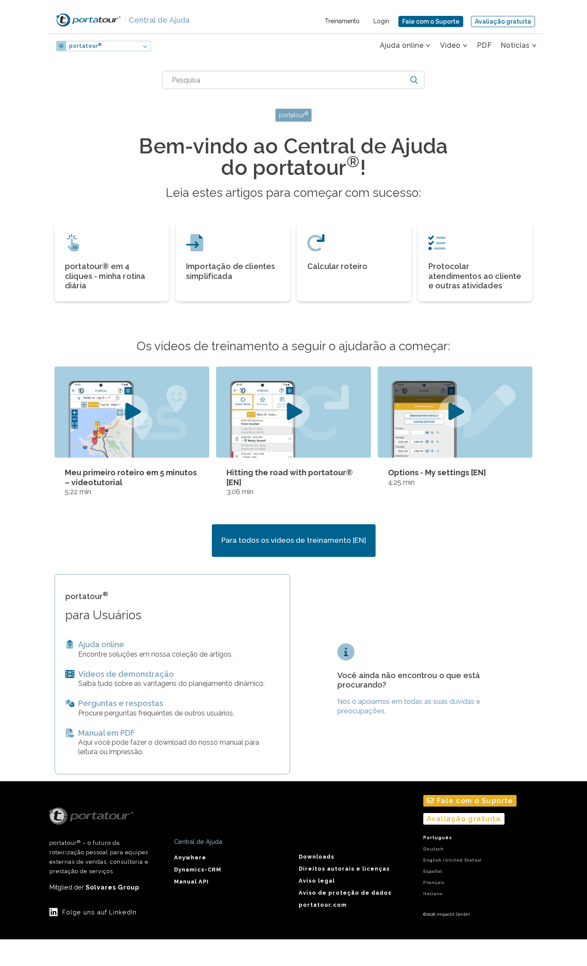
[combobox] (293, 80)
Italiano (433, 893)
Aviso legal (317, 880)
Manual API (191, 881)
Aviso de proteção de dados (345, 893)
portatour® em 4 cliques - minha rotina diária (105, 276)
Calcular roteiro (337, 266)
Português (437, 837)
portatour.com (323, 905)
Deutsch (433, 849)
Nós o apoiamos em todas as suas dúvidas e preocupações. (408, 706)
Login (381, 21)
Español (432, 871)
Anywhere (190, 857)
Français (433, 882)
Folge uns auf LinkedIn (99, 912)
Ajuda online (402, 45)
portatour (85, 46)
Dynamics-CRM (197, 869)
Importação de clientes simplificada (230, 271)
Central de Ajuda (157, 19)
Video (450, 45)
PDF (484, 45)
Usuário (179, 46)
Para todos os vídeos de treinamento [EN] (293, 540)
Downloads (316, 856)
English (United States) (452, 860)
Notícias (515, 45)
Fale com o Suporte (430, 21)
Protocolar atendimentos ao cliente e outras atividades (474, 276)
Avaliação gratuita (503, 21)
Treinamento (342, 21)
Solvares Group (112, 887)
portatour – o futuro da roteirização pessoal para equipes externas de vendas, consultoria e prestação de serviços (98, 857)
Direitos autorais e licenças (344, 868)
